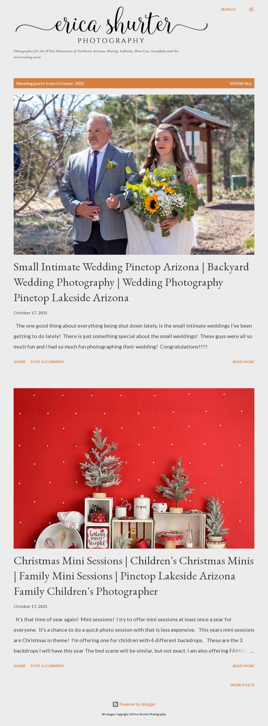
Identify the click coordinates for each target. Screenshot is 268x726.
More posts (242, 685)
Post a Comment (47, 361)
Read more (243, 361)
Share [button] (20, 361)
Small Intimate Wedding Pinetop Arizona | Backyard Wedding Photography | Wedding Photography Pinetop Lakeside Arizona (131, 281)
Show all (241, 83)
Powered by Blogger (137, 704)
